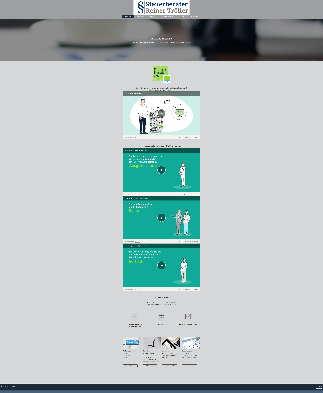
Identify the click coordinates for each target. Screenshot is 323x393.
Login (320, 386)
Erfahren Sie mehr (130, 365)
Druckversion (7, 386)
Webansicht (319, 388)
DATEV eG (137, 137)
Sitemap (13, 386)
